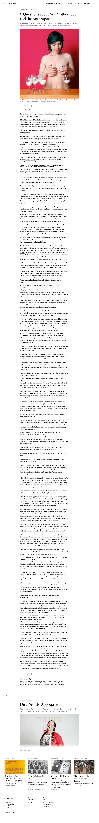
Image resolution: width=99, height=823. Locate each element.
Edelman (30, 420)
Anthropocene (27, 114)
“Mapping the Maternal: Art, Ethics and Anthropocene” (36, 142)
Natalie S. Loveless (30, 159)
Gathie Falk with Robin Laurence (37, 789)
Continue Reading (25, 750)
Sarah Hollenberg (10, 785)
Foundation (30, 799)
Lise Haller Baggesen (49, 449)
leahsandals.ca (25, 686)
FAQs (44, 799)
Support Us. (30, 802)
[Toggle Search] (93, 4)
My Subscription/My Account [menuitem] (54, 3)
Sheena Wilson (30, 643)
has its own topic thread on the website (43, 126)
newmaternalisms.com (51, 668)
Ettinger (37, 420)
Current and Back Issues (48, 797)
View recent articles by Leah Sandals (30, 687)
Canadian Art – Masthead (48, 801)
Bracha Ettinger (59, 404)
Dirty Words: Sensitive (13, 775)
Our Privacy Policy (47, 804)
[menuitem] (78, 3)
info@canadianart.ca (9, 809)
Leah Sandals (26, 110)
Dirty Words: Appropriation (42, 704)
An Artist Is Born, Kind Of (37, 777)
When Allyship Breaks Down (60, 777)
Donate (29, 801)
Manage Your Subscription (49, 802)
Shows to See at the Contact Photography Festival (82, 778)
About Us (30, 797)
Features (22, 9)
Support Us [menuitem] (69, 3)
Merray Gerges (56, 789)
